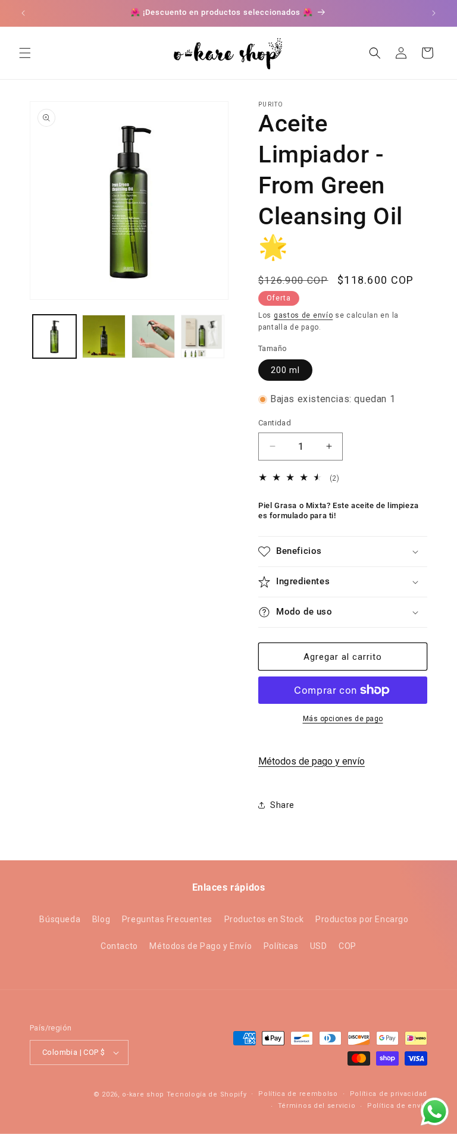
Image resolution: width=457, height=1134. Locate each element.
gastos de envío (303, 315)
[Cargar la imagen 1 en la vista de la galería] (54, 336)
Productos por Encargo (362, 919)
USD (318, 946)
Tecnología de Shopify (207, 1094)
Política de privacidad (388, 1094)
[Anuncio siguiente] (434, 13)
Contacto (119, 946)
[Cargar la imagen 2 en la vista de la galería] (104, 336)
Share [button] (282, 805)
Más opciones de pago (343, 719)
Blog (101, 919)
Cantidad (274, 422)
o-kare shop (143, 1094)
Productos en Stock (264, 919)
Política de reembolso (298, 1094)
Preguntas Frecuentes (167, 919)
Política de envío (397, 1106)
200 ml (285, 370)
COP (347, 946)
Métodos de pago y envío (311, 761)
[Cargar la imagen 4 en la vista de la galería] (202, 336)
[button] (25, 53)
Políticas (281, 946)
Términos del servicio (317, 1106)
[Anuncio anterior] (23, 13)
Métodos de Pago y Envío (200, 946)
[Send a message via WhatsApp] (434, 1111)
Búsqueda (59, 919)
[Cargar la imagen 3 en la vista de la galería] (153, 336)
